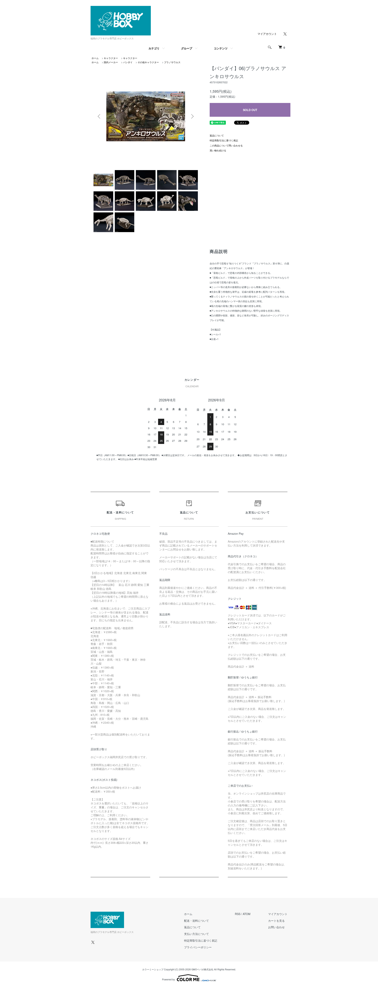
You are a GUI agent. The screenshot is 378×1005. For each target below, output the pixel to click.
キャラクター (111, 58)
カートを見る (276, 921)
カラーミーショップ (152, 969)
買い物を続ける (218, 150)
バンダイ (127, 62)
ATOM (246, 914)
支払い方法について (196, 934)
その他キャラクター (148, 62)
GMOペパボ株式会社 (202, 969)
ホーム (95, 58)
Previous (99, 116)
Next (192, 116)
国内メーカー (111, 62)
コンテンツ (221, 48)
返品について (217, 135)
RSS (237, 914)
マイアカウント (267, 34)
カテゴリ (153, 48)
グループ (186, 48)
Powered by (168, 979)
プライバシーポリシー (198, 947)
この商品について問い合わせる (226, 145)
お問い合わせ (276, 927)
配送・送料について (196, 921)
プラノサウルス (172, 62)
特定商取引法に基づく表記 (224, 140)
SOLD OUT (250, 110)
